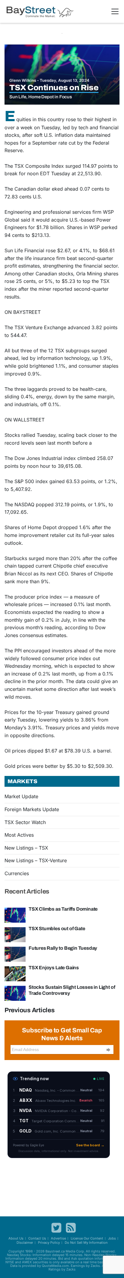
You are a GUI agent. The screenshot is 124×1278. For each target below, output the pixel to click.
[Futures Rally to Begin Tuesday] (15, 954)
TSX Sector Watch (25, 822)
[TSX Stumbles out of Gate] (15, 934)
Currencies (17, 873)
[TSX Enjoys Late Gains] (15, 973)
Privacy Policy (49, 1242)
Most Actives (19, 835)
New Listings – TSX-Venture (36, 860)
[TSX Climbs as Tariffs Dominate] (15, 915)
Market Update (21, 796)
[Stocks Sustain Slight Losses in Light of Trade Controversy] (15, 993)
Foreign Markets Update (32, 809)
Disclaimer (25, 1242)
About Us (15, 1238)
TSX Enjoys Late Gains (54, 967)
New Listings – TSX (26, 848)
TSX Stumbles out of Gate (57, 928)
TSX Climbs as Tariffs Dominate (63, 909)
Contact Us (37, 1238)
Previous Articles (30, 1010)
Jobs (112, 1238)
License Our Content (87, 1238)
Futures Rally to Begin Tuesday (63, 948)
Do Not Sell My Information (86, 1242)
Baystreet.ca (55, 1251)
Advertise (58, 1238)
